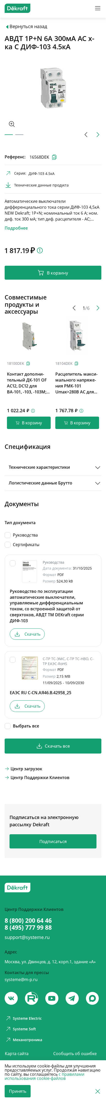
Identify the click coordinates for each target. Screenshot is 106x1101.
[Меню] (97, 8)
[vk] (11, 998)
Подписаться (53, 841)
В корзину (57, 273)
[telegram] (72, 998)
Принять (17, 1091)
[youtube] (31, 998)
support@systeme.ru (27, 937)
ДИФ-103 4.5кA (42, 173)
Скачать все (57, 746)
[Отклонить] (97, 1091)
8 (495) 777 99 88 (28, 927)
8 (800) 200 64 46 (28, 920)
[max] (92, 998)
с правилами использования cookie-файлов (44, 1076)
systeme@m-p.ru (21, 979)
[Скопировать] (28, 363)
